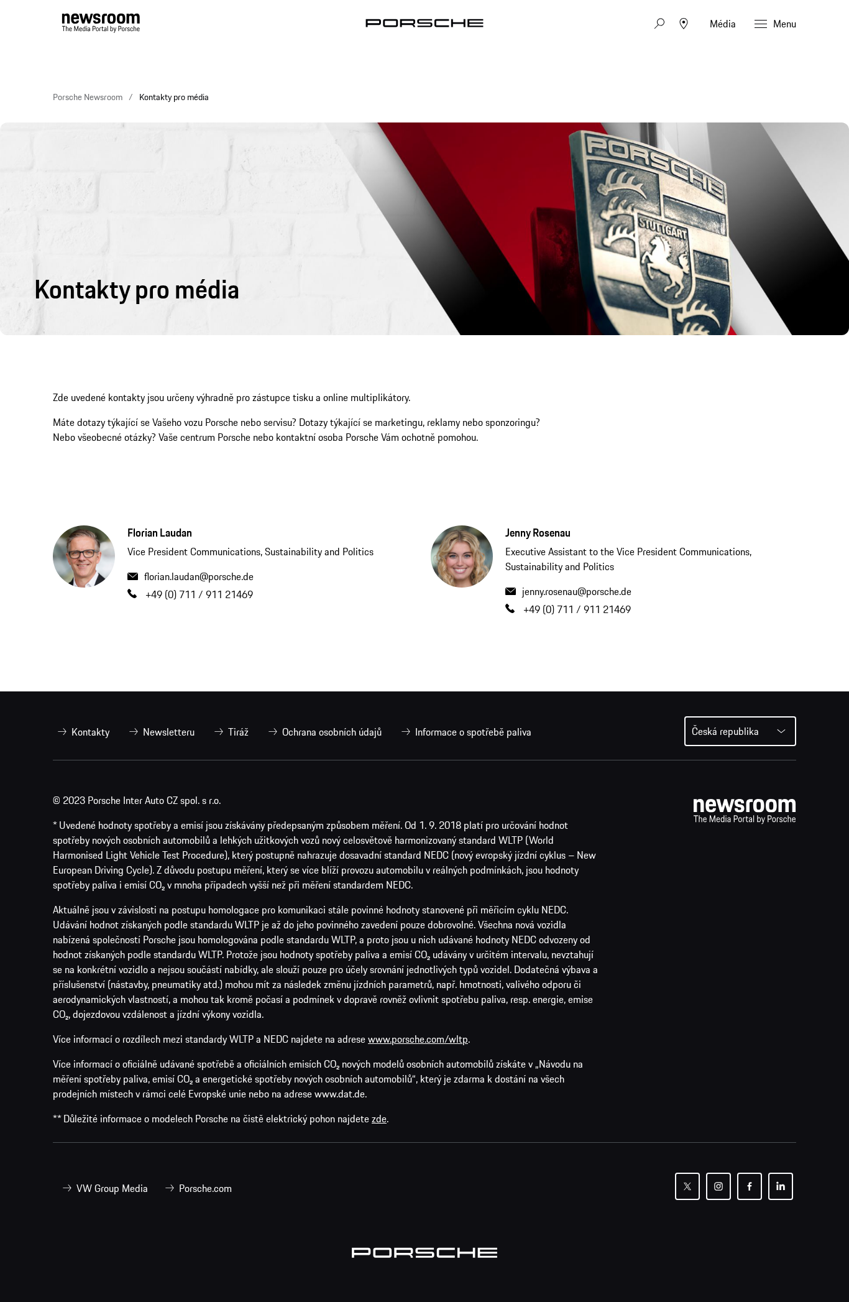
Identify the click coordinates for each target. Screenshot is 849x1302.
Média (723, 23)
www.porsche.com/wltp (418, 1039)
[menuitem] (81, 731)
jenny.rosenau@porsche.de (576, 591)
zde (379, 1118)
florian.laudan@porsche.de (199, 576)
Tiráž (238, 731)
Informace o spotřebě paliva (473, 731)
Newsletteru (169, 731)
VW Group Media (112, 1188)
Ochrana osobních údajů (332, 731)
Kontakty (90, 731)
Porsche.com (205, 1188)
